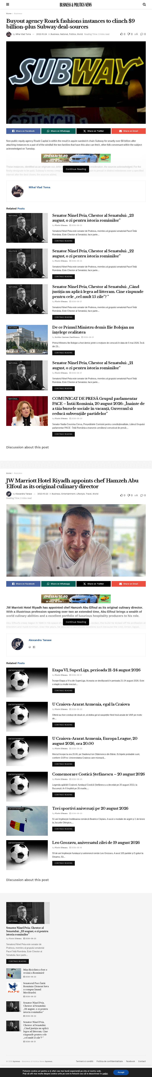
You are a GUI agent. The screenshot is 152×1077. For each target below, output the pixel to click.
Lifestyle (80, 494)
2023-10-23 (43, 494)
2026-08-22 (76, 261)
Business (18, 13)
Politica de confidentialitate (109, 1061)
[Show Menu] (7, 4)
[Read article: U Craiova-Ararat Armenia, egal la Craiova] (27, 717)
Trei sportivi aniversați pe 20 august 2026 (90, 808)
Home (8, 13)
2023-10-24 (41, 34)
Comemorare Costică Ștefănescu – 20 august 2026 (98, 774)
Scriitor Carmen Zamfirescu (67, 337)
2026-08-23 (76, 225)
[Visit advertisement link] (76, 158)
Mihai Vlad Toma (23, 34)
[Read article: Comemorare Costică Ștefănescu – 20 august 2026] (27, 787)
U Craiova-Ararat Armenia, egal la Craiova (91, 704)
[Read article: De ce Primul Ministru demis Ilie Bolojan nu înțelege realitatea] (27, 340)
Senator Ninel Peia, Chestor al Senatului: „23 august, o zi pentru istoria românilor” (27, 931)
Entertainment (68, 494)
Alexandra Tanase (23, 494)
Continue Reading (65, 240)
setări (105, 1073)
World (80, 34)
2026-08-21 (76, 301)
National (64, 34)
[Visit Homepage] (75, 4)
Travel (89, 494)
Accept (121, 1072)
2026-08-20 (76, 418)
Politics (72, 34)
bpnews (16, 1061)
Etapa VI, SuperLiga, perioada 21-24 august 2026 (96, 670)
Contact (142, 1061)
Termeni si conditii (84, 1061)
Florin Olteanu (61, 225)
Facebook (130, 1061)
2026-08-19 (76, 848)
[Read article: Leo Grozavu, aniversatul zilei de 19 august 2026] (27, 855)
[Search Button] (144, 4)
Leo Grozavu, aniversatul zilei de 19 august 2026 (96, 842)
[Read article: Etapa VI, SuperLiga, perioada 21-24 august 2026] (27, 682)
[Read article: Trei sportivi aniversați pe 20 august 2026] (27, 821)
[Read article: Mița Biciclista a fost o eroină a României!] (13, 973)
